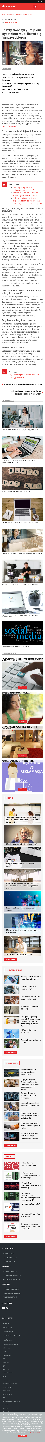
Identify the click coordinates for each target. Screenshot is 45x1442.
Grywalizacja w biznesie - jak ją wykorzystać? (23, 384)
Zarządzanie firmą (27, 14)
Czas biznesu (7, 1355)
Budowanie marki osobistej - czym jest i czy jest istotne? (20, 429)
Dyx (4, 1358)
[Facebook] (4, 54)
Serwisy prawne (7, 1394)
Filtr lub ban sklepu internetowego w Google (16, 491)
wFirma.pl (6, 1323)
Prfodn (4, 1376)
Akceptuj (22, 1435)
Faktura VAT (6, 1362)
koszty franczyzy (9, 126)
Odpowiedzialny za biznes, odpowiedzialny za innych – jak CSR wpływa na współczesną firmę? (28, 201)
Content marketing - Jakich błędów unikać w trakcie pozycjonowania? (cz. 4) (18, 461)
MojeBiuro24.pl (7, 1327)
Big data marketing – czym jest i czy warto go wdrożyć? (20, 522)
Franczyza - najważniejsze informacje (18, 74)
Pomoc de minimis (8, 1373)
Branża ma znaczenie (11, 92)
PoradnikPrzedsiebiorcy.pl (11, 1336)
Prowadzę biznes (16, 14)
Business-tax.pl (8, 1332)
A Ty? (4, 1351)
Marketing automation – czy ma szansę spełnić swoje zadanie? (22, 553)
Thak (4, 1398)
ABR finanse (6, 1348)
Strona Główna (6, 14)
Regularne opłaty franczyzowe (15, 89)
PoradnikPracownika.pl (10, 1344)
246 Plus (5, 1408)
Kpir (4, 1366)
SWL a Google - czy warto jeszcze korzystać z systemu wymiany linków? (20, 616)
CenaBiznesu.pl (8, 1340)
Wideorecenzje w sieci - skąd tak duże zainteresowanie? (20, 584)
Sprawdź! (22, 687)
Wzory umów (6, 1405)
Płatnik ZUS (6, 1369)
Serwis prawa (6, 1390)
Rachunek (5, 1380)
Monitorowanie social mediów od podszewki (16, 646)
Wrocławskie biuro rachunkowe (12, 1401)
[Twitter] (4, 59)
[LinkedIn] (4, 63)
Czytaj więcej (10, 959)
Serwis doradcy (7, 1387)
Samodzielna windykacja (10, 1383)
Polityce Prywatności (34, 1432)
